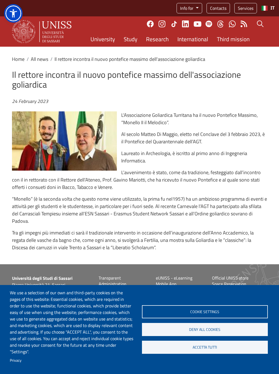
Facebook (150, 23)
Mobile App (166, 284)
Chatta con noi (232, 23)
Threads (220, 24)
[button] (13, 13)
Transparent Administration (112, 281)
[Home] (41, 31)
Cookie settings (204, 311)
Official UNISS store (230, 278)
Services (245, 8)
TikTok (174, 24)
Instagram (162, 23)
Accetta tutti (205, 347)
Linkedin (185, 23)
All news (39, 59)
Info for (187, 8)
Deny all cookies (204, 329)
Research (157, 39)
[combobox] (268, 8)
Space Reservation (229, 284)
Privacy (16, 360)
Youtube (197, 24)
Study (130, 39)
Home (18, 59)
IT (273, 8)
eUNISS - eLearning (174, 278)
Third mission (233, 39)
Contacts (218, 8)
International (192, 39)
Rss (244, 23)
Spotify (208, 23)
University (102, 39)
